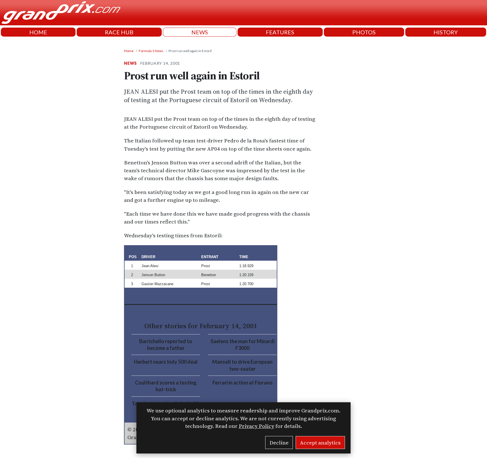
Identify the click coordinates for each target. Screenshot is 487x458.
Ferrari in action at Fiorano (242, 382)
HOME (38, 32)
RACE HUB (119, 32)
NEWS (199, 32)
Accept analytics (320, 442)
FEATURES (280, 32)
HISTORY (445, 32)
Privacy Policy (256, 426)
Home (129, 51)
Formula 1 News (151, 51)
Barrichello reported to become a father (165, 344)
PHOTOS (364, 32)
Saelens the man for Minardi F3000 (243, 344)
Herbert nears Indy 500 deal (166, 362)
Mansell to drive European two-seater (242, 365)
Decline (279, 442)
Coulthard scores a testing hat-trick (165, 385)
